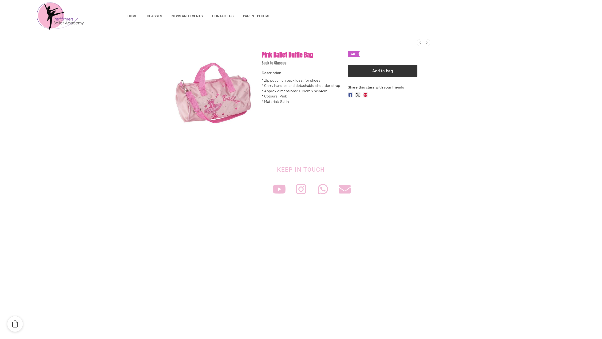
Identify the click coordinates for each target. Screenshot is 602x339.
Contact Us (223, 16)
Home (132, 16)
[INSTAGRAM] (301, 189)
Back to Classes (274, 63)
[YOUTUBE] (279, 189)
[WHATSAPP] (323, 189)
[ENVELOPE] (345, 189)
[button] (15, 324)
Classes (154, 16)
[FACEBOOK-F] (257, 189)
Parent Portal (256, 16)
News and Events (187, 16)
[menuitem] (420, 42)
